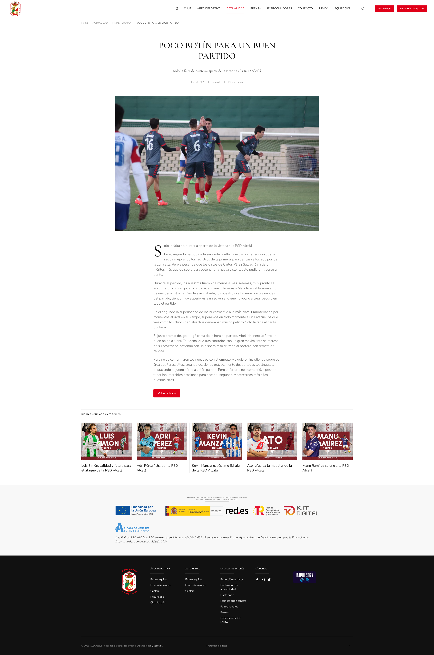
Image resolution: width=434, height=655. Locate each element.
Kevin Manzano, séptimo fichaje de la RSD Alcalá (216, 468)
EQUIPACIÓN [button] (343, 8)
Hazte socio (384, 8)
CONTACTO (305, 8)
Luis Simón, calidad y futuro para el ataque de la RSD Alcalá (106, 468)
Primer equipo (235, 82)
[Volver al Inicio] (16, 8)
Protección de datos (216, 645)
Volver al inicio (167, 393)
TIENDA (324, 8)
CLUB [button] (187, 8)
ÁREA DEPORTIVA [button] (209, 8)
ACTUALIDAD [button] (235, 8)
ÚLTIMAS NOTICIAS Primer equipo (101, 414)
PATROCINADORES (279, 8)
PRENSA (255, 8)
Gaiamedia (157, 645)
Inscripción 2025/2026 (412, 8)
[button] (363, 8)
